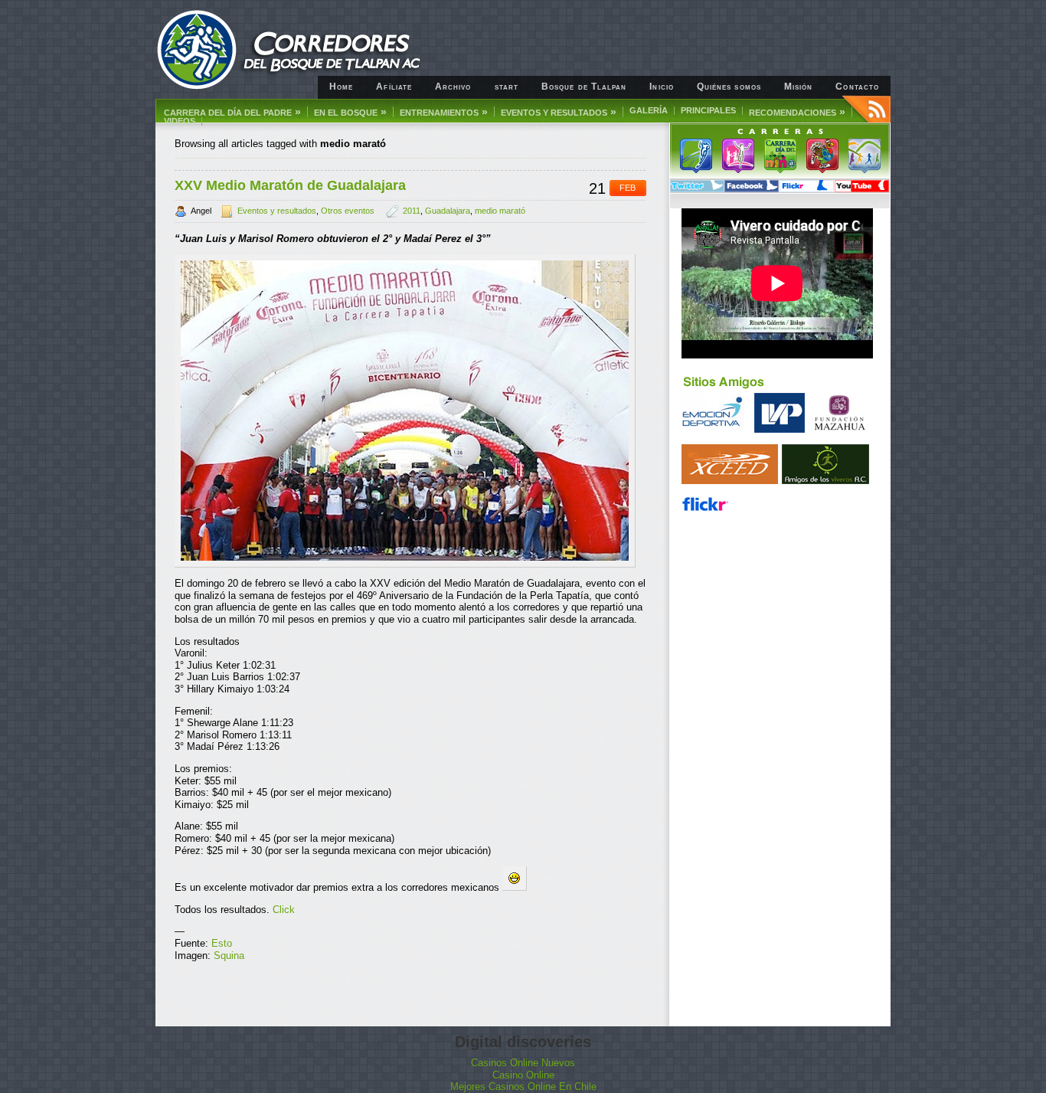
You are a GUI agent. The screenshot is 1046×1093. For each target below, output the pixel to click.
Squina (229, 955)
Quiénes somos (729, 86)
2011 (411, 210)
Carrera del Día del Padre (232, 111)
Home (341, 86)
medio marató (500, 210)
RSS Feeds (866, 109)
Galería (648, 110)
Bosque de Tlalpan (583, 86)
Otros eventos (347, 210)
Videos (179, 121)
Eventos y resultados (558, 111)
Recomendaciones (797, 111)
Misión (798, 86)
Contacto (857, 86)
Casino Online (523, 1075)
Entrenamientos (444, 111)
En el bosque (350, 111)
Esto (221, 943)
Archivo (453, 86)
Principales (708, 110)
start (506, 86)
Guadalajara (447, 210)
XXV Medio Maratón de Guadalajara (290, 185)
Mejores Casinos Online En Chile (523, 1086)
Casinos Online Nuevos (523, 1062)
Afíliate (394, 86)
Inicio (661, 86)
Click (284, 909)
